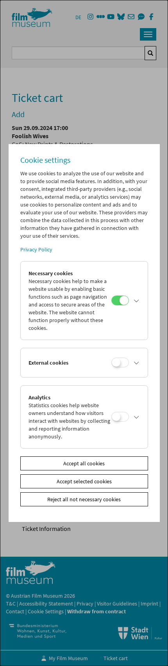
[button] (136, 301)
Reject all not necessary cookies (84, 499)
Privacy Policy (36, 249)
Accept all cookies (84, 463)
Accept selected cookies (84, 481)
